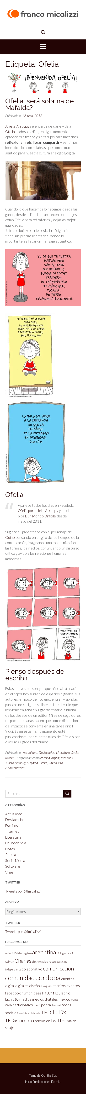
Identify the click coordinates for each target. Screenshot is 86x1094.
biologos (61, 953)
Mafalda (32, 763)
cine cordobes (54, 961)
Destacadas (47, 752)
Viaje (9, 872)
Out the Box (49, 1075)
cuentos (67, 978)
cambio (70, 953)
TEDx (59, 1011)
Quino (10, 537)
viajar (71, 1020)
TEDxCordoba (19, 1020)
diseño (34, 985)
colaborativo (32, 969)
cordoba (47, 977)
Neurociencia (15, 843)
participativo (22, 1005)
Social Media (15, 860)
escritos (59, 985)
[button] (43, 46)
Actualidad (30, 752)
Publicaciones (41, 1081)
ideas (37, 993)
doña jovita (46, 986)
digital (55, 758)
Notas (10, 849)
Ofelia (10, 131)
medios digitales (45, 999)
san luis (23, 1013)
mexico (64, 999)
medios (25, 999)
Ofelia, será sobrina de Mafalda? (39, 104)
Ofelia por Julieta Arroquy (38, 510)
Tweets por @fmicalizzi (23, 891)
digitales (21, 985)
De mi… (56, 1081)
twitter (58, 1020)
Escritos (11, 825)
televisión (42, 1020)
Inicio (28, 1081)
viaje (9, 1027)
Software (12, 866)
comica (45, 758)
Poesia (10, 854)
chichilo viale (39, 961)
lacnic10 (12, 999)
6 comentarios (15, 768)
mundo (74, 999)
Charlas (23, 960)
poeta (46, 1005)
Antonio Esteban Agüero (18, 953)
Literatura (63, 752)
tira (60, 763)
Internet (12, 831)
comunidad (20, 978)
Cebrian (9, 961)
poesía (37, 1005)
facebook (67, 758)
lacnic (65, 993)
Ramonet (56, 1005)
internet (51, 992)
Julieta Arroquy (17, 126)
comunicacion (58, 968)
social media (34, 1013)
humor (27, 993)
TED (46, 1012)
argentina (44, 952)
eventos (73, 985)
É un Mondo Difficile (40, 516)
